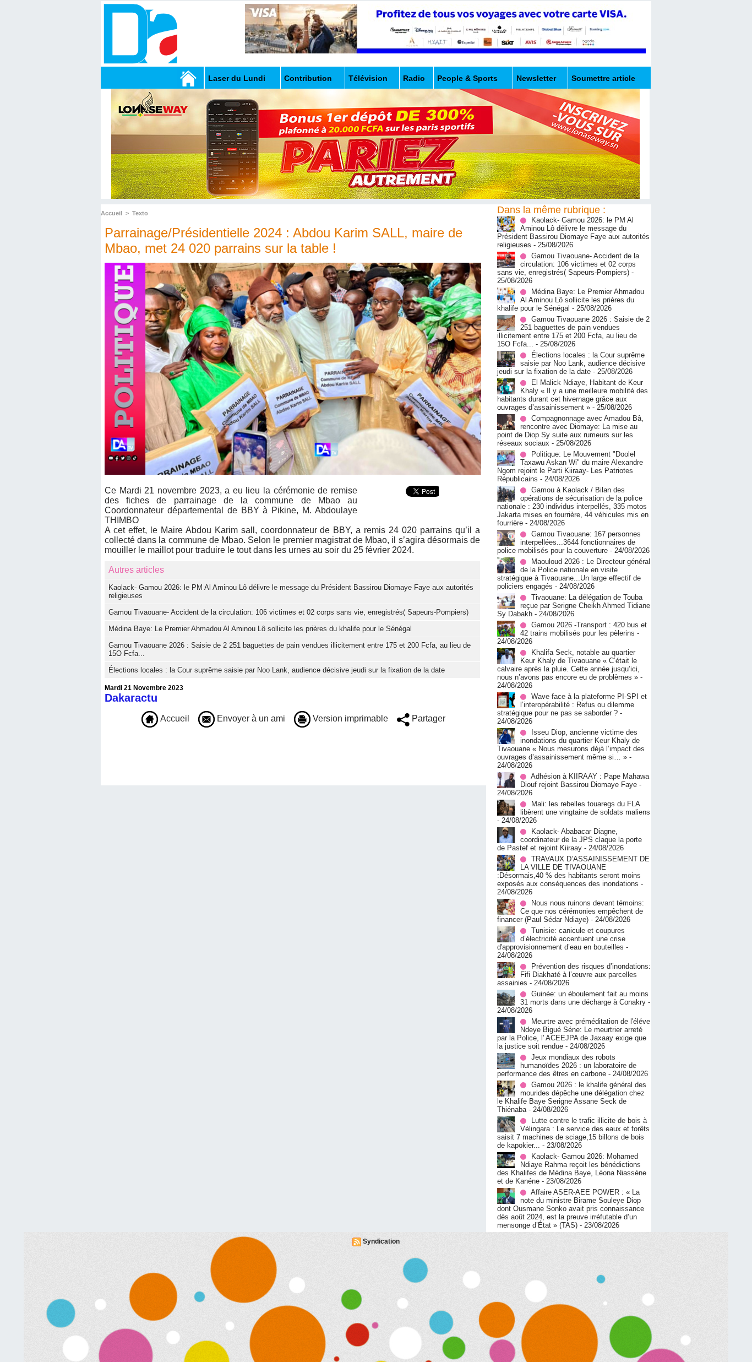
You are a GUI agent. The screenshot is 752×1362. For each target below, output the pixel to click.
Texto (140, 213)
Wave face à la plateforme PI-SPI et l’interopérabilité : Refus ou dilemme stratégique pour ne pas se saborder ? (572, 704)
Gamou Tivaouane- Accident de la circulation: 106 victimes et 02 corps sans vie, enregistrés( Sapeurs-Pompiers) (288, 612)
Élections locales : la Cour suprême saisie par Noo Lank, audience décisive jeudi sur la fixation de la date (276, 670)
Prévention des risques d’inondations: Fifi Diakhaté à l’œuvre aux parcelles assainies (574, 974)
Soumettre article (603, 78)
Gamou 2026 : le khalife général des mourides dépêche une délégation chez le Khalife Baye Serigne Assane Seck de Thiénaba (571, 1097)
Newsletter (536, 78)
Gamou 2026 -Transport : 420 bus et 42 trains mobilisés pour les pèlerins (583, 629)
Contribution (308, 78)
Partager (427, 718)
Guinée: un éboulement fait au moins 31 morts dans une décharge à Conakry (584, 998)
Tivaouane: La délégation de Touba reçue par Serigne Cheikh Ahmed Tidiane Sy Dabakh (573, 605)
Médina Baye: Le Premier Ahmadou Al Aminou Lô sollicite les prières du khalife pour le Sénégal (260, 629)
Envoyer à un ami (250, 718)
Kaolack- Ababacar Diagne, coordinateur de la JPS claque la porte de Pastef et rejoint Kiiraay (569, 839)
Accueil (111, 213)
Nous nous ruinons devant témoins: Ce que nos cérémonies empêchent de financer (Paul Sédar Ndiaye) (570, 911)
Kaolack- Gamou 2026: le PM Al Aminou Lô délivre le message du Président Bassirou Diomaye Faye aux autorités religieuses (573, 232)
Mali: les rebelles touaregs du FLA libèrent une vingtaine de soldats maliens (585, 808)
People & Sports (467, 78)
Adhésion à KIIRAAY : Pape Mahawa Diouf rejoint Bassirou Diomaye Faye (584, 780)
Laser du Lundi (236, 78)
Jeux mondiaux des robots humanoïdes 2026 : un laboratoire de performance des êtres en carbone (566, 1065)
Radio (414, 78)
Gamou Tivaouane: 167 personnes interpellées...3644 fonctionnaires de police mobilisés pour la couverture (569, 542)
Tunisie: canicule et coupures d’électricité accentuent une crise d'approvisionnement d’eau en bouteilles (561, 938)
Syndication (381, 1241)
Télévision (368, 78)
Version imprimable (349, 718)
